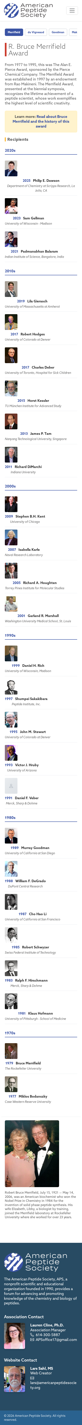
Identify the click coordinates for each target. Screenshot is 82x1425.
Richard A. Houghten (40, 583)
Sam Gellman (33, 218)
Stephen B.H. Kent (30, 516)
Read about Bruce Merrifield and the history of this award (41, 121)
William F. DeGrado (30, 881)
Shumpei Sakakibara (31, 699)
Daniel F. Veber (26, 798)
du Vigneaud (36, 32)
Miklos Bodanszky (33, 1096)
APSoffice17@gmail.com (56, 1339)
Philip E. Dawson (46, 180)
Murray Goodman (35, 848)
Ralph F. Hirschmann (31, 980)
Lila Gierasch (37, 301)
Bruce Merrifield (28, 1063)
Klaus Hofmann (40, 1013)
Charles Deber (43, 367)
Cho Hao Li (37, 914)
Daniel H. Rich (33, 665)
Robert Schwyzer (35, 947)
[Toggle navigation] (72, 10)
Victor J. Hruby (27, 765)
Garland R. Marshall (43, 616)
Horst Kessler (38, 400)
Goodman (58, 32)
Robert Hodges (33, 334)
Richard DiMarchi (28, 467)
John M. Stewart (33, 732)
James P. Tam (41, 433)
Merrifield (14, 32)
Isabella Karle (29, 549)
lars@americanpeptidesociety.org (53, 1385)
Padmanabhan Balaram (39, 251)
